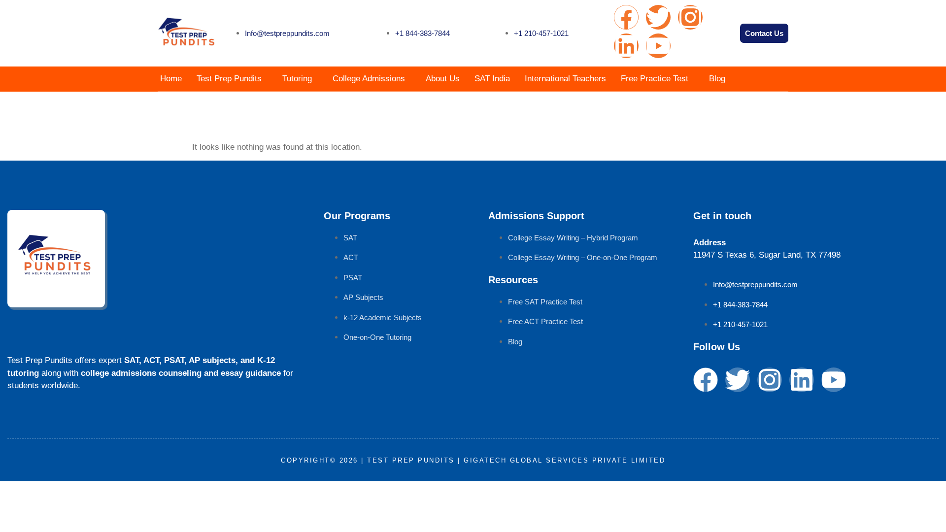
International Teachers (565, 78)
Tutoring (297, 78)
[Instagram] (690, 17)
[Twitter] (658, 17)
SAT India (492, 78)
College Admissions (369, 78)
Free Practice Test (654, 78)
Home (171, 78)
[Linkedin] (626, 45)
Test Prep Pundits (229, 78)
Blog (717, 78)
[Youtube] (658, 45)
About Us (443, 78)
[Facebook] (626, 17)
